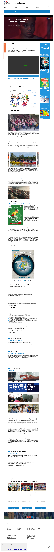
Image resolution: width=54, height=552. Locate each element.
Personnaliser (10, 549)
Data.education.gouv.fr (9, 537)
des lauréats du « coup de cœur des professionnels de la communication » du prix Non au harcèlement (23, 50)
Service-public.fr (19, 523)
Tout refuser (16, 549)
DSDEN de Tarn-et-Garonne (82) (31, 535)
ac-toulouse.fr (20, 3)
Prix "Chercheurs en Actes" (10, 392)
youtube (30, 517)
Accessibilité (49, 7)
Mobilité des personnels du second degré (12, 455)
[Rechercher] (46, 7)
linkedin (32, 517)
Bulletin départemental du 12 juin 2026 (40, 499)
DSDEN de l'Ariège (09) (29, 527)
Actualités (8, 13)
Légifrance (18, 527)
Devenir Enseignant (9, 529)
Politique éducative (37, 7)
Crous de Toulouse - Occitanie (30, 538)
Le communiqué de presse (23, 420)
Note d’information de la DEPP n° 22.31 (31, 447)
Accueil (5, 13)
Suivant (37, 160)
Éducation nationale (9, 523)
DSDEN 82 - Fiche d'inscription (12, 332)
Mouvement (9, 458)
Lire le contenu (13, 508)
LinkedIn (39, 528)
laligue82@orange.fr (21, 330)
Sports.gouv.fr (18, 529)
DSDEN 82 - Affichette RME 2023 (12, 305)
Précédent (9, 160)
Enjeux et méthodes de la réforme (30, 420)
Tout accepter (23, 549)
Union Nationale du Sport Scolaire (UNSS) (11, 538)
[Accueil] (8, 3)
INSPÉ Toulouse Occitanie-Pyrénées (31, 539)
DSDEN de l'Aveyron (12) (30, 528)
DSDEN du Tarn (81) (29, 534)
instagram (28, 517)
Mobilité (8, 460)
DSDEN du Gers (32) (29, 530)
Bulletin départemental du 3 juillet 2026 (13, 499)
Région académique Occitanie (6, 7)
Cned (7, 528)
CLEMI (7, 530)
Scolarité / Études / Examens (17, 7)
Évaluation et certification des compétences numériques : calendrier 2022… (16, 381)
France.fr (18, 530)
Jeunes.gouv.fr (19, 528)
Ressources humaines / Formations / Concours (30, 7)
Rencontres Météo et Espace (24, 286)
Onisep (8, 527)
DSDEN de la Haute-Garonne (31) (31, 529)
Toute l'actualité (29, 523)
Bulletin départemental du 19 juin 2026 (27, 499)
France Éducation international (10, 534)
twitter (25, 517)
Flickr (38, 527)
